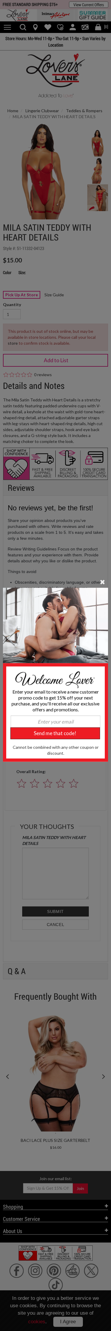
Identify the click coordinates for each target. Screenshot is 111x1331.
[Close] (102, 581)
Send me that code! (55, 733)
